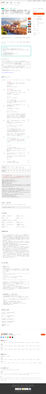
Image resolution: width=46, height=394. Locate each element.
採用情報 (15, 386)
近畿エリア (23, 349)
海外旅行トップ (4, 354)
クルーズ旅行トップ (4, 367)
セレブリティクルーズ (30, 373)
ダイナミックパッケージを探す (10, 342)
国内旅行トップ (4, 340)
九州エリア (34, 349)
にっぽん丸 (2, 380)
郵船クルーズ (28, 374)
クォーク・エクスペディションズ (15, 373)
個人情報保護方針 (28, 386)
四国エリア (31, 349)
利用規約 (18, 386)
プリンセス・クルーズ (37, 373)
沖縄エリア (38, 349)
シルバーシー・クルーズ (23, 373)
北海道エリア (2, 349)
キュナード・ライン (7, 373)
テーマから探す (27, 342)
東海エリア (19, 349)
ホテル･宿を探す (17, 342)
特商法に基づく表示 (22, 386)
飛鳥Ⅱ (5, 380)
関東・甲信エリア (11, 349)
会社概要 (12, 386)
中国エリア (27, 349)
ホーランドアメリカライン (4, 374)
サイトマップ (33, 386)
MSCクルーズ (2, 373)
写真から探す (37, 342)
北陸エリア (15, 349)
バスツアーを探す (3, 342)
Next (27, 26)
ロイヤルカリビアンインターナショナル (13, 374)
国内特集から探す (22, 342)
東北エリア (6, 349)
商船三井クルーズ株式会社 (22, 374)
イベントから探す (32, 342)
